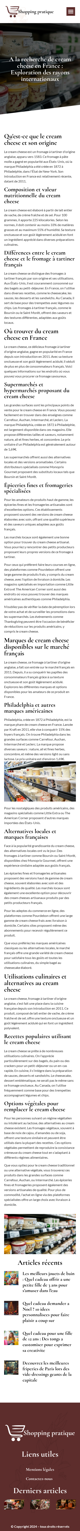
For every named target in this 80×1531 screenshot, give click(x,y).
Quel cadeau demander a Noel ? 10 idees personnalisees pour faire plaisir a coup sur (46, 1312)
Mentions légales (40, 1469)
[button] (70, 11)
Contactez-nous (39, 1478)
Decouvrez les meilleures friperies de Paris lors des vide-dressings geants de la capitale (47, 1371)
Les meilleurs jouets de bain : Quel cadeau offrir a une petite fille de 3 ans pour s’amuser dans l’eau (48, 1282)
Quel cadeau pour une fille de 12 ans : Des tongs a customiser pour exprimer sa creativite (47, 1342)
